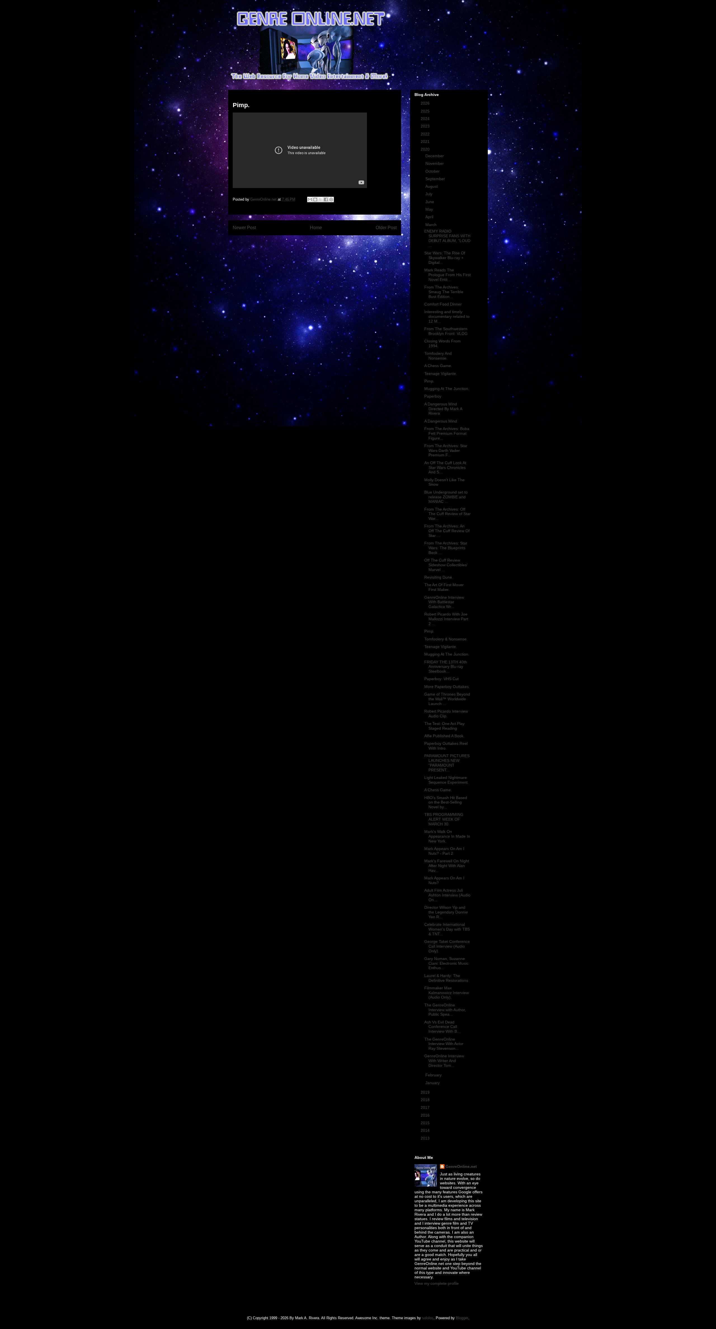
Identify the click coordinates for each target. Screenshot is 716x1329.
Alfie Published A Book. (444, 736)
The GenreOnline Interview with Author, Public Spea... (445, 1010)
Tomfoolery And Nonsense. (438, 355)
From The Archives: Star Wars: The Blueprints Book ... (445, 548)
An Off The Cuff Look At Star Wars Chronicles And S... (445, 468)
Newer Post (244, 227)
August (432, 186)
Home (316, 227)
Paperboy (432, 396)
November (435, 163)
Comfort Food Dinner (443, 304)
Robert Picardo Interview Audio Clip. (446, 713)
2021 (426, 141)
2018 (426, 1100)
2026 (426, 103)
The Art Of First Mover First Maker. (444, 587)
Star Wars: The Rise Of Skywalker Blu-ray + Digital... (444, 258)
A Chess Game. (438, 365)
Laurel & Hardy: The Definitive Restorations (446, 978)
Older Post (386, 227)
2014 (426, 1130)
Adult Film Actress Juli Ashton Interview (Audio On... (447, 895)
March (431, 224)
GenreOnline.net (461, 1166)
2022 (426, 134)
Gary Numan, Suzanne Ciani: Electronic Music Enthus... (446, 963)
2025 (426, 111)
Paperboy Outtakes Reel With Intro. (446, 745)
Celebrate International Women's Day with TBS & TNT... (447, 929)
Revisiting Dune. (438, 577)
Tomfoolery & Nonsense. (446, 639)
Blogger (462, 1318)
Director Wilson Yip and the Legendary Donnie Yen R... (446, 912)
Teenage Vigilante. (440, 373)
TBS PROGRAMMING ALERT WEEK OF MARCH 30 (443, 819)
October (433, 171)
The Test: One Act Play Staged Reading (444, 726)
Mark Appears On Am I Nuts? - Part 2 (444, 851)
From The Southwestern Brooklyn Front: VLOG (446, 331)
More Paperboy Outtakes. (447, 686)
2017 (426, 1107)
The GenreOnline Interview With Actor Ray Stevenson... (443, 1044)
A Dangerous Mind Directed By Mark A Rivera (443, 409)
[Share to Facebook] (326, 199)
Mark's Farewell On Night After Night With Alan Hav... (446, 866)
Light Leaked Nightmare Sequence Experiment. (446, 780)
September (435, 179)
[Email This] (310, 199)
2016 (426, 1115)
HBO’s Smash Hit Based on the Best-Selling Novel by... (445, 802)
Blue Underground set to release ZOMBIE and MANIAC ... (446, 497)
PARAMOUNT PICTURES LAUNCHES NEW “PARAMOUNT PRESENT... (447, 762)
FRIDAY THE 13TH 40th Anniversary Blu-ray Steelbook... (445, 667)
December (435, 156)
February (434, 1075)
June (430, 201)
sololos (428, 1318)
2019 (426, 1092)
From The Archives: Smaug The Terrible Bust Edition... (443, 292)
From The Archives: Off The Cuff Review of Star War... (447, 514)
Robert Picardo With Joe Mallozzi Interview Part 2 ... (446, 619)
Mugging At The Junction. (446, 388)
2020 (426, 149)
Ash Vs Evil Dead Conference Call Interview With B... (442, 1027)
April (429, 217)
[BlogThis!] (315, 199)
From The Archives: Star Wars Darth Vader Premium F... (445, 450)
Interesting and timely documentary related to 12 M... (447, 316)
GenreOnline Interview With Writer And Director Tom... (444, 1061)
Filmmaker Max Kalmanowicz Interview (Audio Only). (446, 993)
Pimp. (429, 381)
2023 (426, 126)
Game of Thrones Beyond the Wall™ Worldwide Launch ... (447, 699)
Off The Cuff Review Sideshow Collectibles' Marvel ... (446, 565)
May (429, 209)
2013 (426, 1138)
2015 (426, 1123)
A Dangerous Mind (440, 421)
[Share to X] (320, 199)
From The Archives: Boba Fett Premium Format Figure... (446, 433)
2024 (426, 118)
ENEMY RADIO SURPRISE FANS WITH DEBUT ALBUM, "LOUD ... (447, 238)
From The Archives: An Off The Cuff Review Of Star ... (447, 531)
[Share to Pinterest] (331, 199)
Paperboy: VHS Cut (441, 679)
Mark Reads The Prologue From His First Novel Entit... (447, 275)
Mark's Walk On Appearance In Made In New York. (447, 836)
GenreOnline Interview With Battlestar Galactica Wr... (444, 602)
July (429, 194)
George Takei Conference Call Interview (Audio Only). (447, 946)
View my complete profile (436, 1283)
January (433, 1083)
